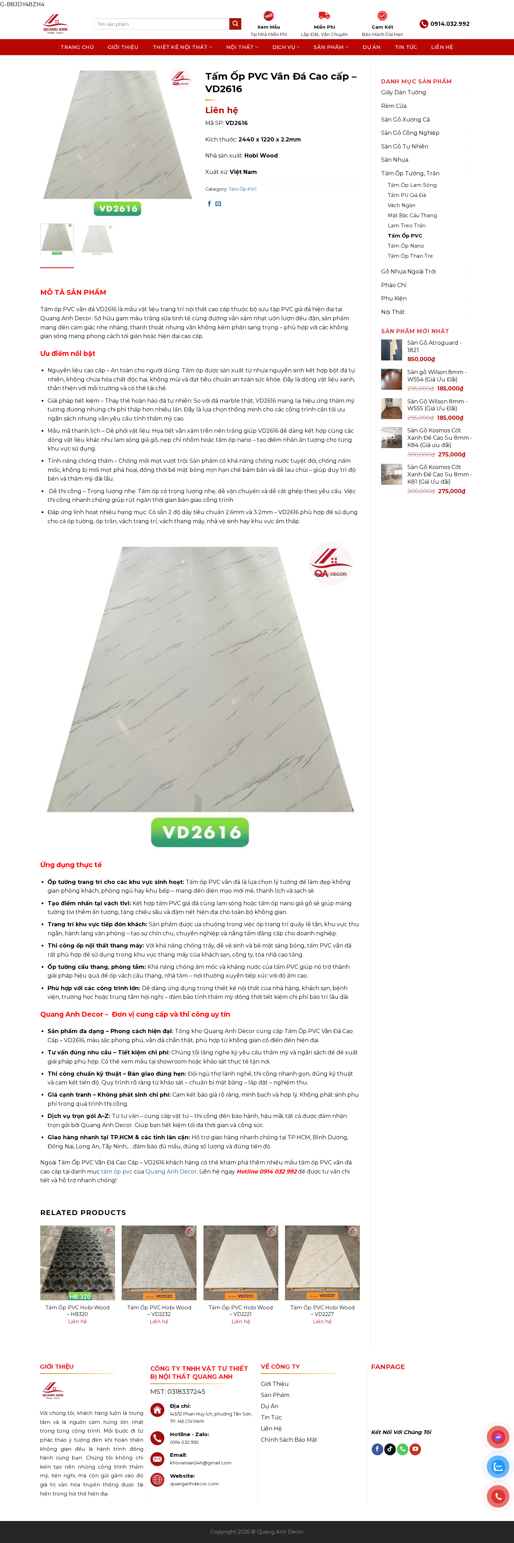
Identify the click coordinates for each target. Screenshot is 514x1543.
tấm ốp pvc (117, 1171)
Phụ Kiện (394, 298)
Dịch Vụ (283, 47)
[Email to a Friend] (218, 204)
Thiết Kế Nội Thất (180, 47)
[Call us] (402, 1449)
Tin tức (406, 47)
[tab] (57, 274)
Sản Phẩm (329, 47)
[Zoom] (49, 210)
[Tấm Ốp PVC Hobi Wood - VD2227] (322, 1263)
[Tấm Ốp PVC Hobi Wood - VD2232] (159, 1263)
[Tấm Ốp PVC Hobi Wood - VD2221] (241, 1263)
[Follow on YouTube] (415, 1449)
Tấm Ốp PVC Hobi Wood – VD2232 (159, 1310)
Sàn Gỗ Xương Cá (405, 119)
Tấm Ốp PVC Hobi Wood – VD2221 (241, 1310)
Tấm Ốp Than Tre (410, 256)
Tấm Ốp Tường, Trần (410, 173)
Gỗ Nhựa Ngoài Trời (408, 271)
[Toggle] (471, 92)
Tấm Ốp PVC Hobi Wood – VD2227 (323, 1310)
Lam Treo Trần (407, 225)
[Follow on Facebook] (377, 1449)
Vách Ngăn (401, 205)
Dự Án (371, 47)
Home (212, 64)
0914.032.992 (450, 24)
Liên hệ (442, 47)
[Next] (183, 140)
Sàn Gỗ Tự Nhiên (404, 146)
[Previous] (52, 140)
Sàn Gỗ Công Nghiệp (410, 133)
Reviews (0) (94, 274)
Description (57, 274)
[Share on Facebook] (209, 204)
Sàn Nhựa (394, 159)
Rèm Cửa (394, 106)
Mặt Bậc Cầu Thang (412, 215)
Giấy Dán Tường (403, 92)
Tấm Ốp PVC (405, 236)
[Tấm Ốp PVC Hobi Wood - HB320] (77, 1263)
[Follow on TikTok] (390, 1449)
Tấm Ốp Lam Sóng (412, 185)
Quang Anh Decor (171, 1171)
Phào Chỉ (393, 285)
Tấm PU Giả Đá (407, 195)
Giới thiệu (123, 47)
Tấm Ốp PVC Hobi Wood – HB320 (77, 1310)
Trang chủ (77, 47)
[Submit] (235, 24)
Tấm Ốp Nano (406, 246)
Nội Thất (240, 47)
